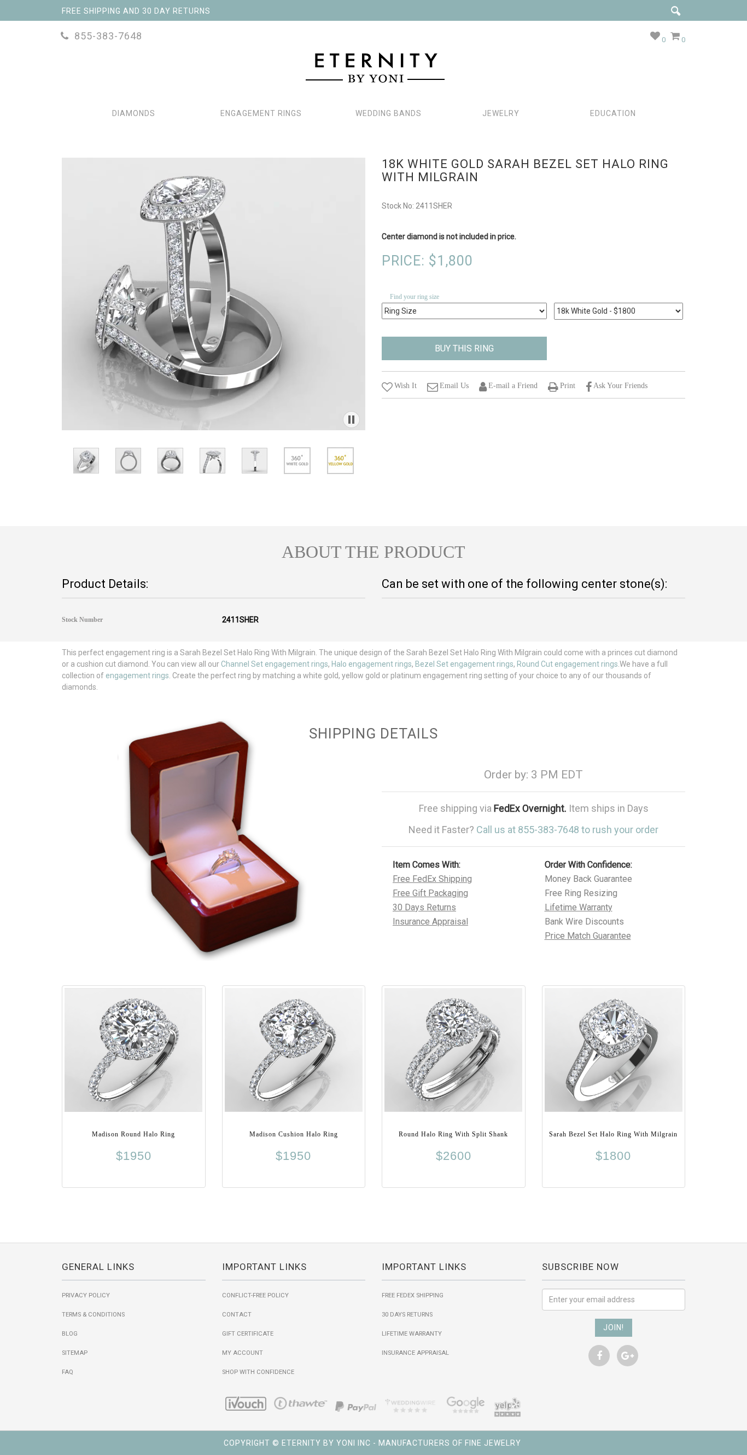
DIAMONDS (133, 113)
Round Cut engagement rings (567, 664)
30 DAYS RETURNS (407, 1314)
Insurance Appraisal (430, 921)
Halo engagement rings (371, 664)
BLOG (70, 1333)
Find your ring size (414, 297)
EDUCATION (613, 113)
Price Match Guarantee (588, 936)
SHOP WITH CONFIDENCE (258, 1372)
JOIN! (613, 1327)
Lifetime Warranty (578, 907)
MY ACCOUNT (242, 1352)
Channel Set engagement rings (274, 664)
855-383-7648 (105, 36)
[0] (655, 36)
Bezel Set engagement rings (464, 664)
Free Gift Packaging (430, 893)
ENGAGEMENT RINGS (261, 113)
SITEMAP (74, 1352)
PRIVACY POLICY (86, 1295)
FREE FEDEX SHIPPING (412, 1295)
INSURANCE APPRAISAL (415, 1352)
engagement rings (137, 675)
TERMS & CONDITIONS (93, 1314)
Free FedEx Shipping (432, 879)
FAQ (67, 1372)
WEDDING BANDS (388, 113)
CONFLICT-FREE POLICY (255, 1295)
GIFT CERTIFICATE (247, 1333)
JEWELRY (501, 113)
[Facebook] (599, 1355)
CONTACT (237, 1314)
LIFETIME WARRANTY (412, 1333)
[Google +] (627, 1355)
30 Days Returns (424, 907)
